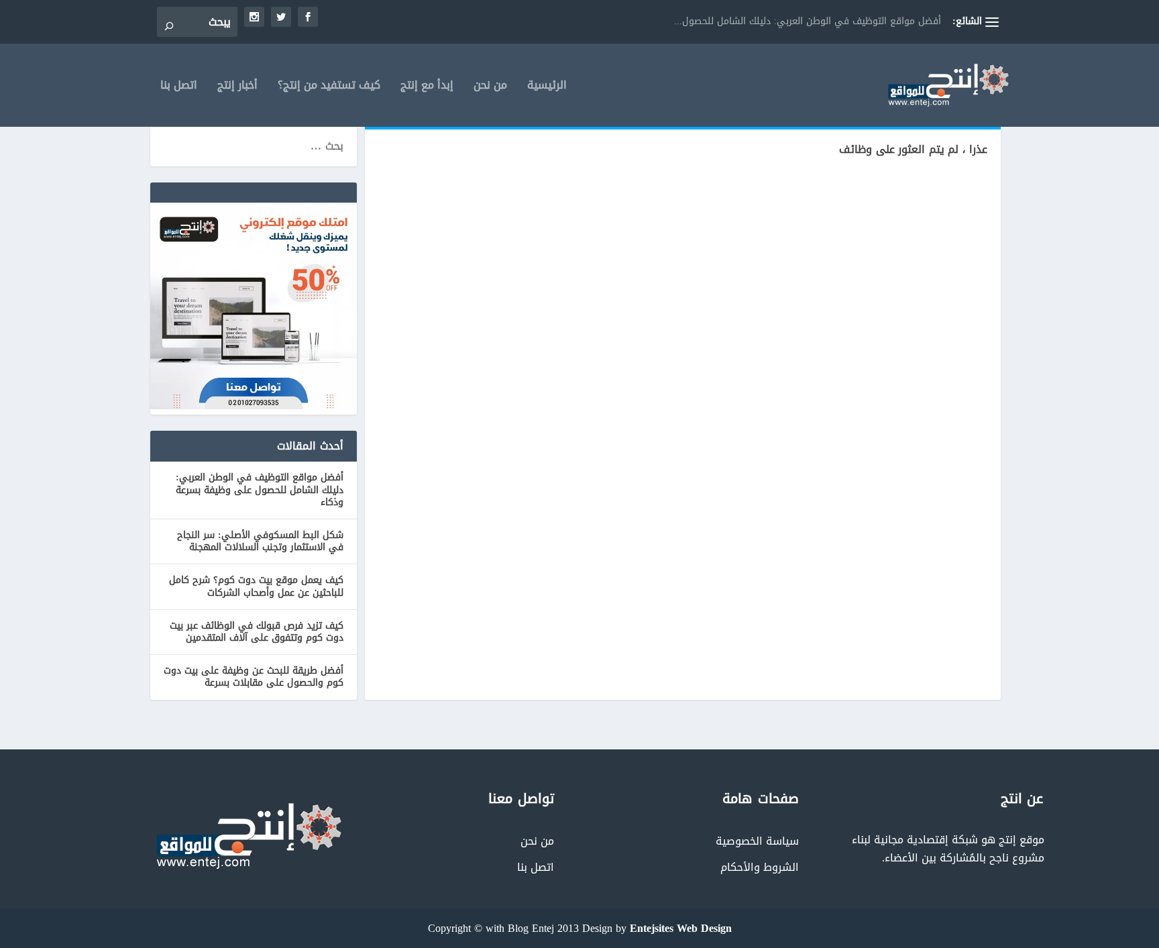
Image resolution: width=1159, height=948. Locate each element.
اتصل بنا (178, 87)
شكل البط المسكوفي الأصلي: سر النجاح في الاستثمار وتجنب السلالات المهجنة (260, 541)
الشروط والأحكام (759, 867)
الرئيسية (547, 87)
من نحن (490, 87)
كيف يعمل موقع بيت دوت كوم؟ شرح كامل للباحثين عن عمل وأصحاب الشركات (256, 586)
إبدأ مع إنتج (426, 87)
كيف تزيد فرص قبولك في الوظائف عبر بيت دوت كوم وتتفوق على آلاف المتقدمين (256, 632)
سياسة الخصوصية (757, 841)
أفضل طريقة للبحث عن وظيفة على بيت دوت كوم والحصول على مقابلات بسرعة (253, 677)
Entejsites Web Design (681, 928)
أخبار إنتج (237, 87)
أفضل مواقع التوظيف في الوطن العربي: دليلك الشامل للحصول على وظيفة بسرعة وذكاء (259, 489)
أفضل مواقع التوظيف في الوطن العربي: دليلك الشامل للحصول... (807, 21)
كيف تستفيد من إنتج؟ (329, 87)
